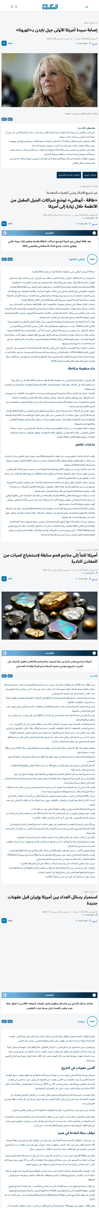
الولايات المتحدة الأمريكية (68, 175)
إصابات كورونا (90, 175)
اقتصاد (94, 186)
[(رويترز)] (92, 1021)
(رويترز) (81, 1021)
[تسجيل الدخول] (14, 6)
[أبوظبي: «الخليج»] (92, 259)
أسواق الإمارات (85, 186)
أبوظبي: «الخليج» (77, 259)
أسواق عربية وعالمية (83, 550)
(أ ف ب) (93, 676)
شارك (10, 43)
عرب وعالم (93, 23)
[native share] (4, 43)
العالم (86, 23)
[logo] (50, 7)
